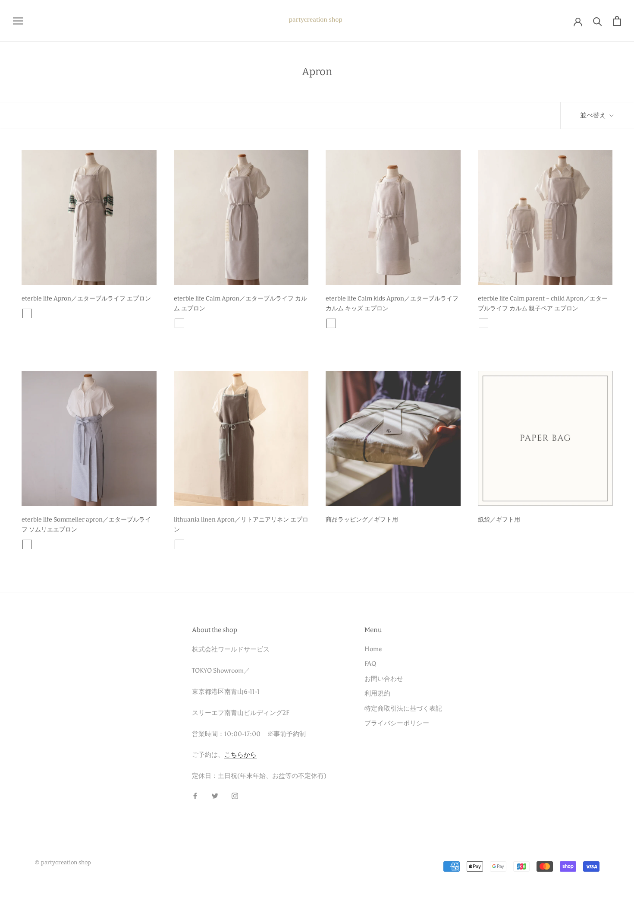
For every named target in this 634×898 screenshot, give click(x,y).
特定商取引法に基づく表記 (403, 708)
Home (373, 649)
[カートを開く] (617, 21)
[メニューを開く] (18, 21)
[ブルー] (190, 544)
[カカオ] (27, 313)
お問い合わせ (383, 679)
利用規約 (377, 693)
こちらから (240, 755)
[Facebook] (195, 795)
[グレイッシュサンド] (60, 544)
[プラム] (49, 313)
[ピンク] (213, 544)
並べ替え (593, 115)
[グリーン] (201, 544)
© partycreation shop (63, 862)
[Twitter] (215, 795)
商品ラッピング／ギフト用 (362, 519)
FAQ (370, 663)
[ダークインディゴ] (83, 544)
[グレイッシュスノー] (49, 544)
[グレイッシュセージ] (72, 313)
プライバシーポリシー (396, 723)
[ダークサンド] (83, 313)
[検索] (597, 20)
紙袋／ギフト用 (499, 519)
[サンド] (38, 313)
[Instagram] (235, 795)
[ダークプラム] (94, 313)
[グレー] (179, 544)
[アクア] (38, 544)
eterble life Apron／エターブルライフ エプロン (86, 298)
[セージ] (60, 313)
